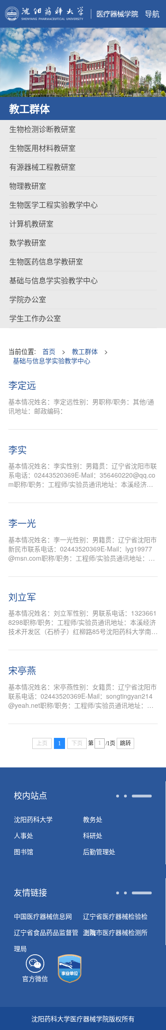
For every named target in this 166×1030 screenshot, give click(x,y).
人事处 (23, 835)
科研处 (92, 835)
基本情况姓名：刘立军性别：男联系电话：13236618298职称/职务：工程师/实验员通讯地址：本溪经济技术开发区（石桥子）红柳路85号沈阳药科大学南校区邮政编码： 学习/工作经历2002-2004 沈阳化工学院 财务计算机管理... (83, 622)
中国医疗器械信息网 (43, 916)
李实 (17, 449)
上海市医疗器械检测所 (115, 932)
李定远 (22, 385)
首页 (48, 351)
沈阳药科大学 (33, 819)
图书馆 (23, 851)
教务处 (92, 819)
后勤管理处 (99, 851)
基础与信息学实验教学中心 (51, 360)
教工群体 (85, 351)
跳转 (125, 743)
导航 (152, 13)
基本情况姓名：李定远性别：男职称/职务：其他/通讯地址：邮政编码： (81, 406)
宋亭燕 (22, 670)
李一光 (22, 523)
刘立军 (22, 597)
